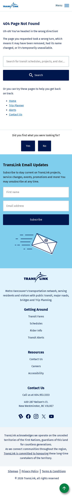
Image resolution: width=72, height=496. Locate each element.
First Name (36, 192)
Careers (36, 366)
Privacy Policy (30, 471)
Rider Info (36, 330)
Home (12, 101)
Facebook (28, 416)
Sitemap (13, 471)
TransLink (36, 277)
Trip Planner (16, 105)
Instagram (36, 416)
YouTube (51, 416)
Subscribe (36, 219)
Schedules (36, 323)
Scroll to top (64, 488)
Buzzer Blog (20, 416)
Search (38, 75)
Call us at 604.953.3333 (36, 394)
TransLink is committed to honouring (26, 453)
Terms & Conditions (54, 471)
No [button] (44, 145)
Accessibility (36, 373)
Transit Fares (36, 316)
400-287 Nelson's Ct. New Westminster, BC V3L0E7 (36, 404)
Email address (36, 206)
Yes (28, 145)
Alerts (12, 110)
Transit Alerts (36, 337)
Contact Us (15, 114)
